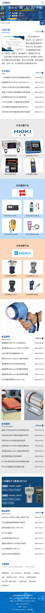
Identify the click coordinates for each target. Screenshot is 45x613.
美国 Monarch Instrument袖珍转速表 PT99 (15, 358)
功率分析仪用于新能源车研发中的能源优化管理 (16, 112)
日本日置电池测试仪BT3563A (14, 156)
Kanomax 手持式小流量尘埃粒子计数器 (15, 517)
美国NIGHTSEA (12, 577)
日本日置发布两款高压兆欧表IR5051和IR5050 (15, 107)
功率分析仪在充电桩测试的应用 (13, 440)
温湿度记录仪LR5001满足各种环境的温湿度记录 (15, 451)
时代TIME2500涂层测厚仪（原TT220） (18, 234)
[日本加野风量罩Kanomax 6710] (12, 267)
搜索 (42, 23)
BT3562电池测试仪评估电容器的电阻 (15, 461)
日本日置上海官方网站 (9, 581)
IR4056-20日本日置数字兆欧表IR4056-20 (18, 174)
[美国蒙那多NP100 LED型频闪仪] (22, 317)
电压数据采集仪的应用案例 (12, 456)
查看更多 (38, 31)
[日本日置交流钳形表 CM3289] (33, 165)
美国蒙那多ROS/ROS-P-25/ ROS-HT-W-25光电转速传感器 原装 (15, 83)
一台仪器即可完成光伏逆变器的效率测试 (16, 78)
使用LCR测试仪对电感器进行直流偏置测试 (16, 92)
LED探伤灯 (5, 585)
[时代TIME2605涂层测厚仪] (33, 225)
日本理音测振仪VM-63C (10, 538)
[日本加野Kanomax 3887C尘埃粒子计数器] (33, 267)
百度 (3, 577)
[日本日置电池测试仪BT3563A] (12, 147)
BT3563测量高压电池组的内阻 (13, 466)
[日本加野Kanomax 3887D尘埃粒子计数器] (12, 285)
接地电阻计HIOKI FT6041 (34, 156)
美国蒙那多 (5, 573)
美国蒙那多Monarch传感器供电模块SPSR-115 (15, 369)
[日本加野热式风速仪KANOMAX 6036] (33, 285)
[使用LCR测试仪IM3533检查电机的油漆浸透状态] (22, 405)
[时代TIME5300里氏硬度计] (33, 207)
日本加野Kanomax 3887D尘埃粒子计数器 (18, 294)
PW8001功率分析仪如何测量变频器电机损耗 (16, 87)
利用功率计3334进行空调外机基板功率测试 (15, 446)
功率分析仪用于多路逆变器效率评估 (15, 435)
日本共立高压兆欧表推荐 (11, 554)
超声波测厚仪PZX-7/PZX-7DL (13, 527)
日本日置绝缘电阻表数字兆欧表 (13, 522)
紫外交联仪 (27, 573)
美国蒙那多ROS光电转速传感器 (13, 364)
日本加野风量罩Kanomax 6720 (13, 379)
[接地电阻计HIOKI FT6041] (33, 147)
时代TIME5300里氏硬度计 (34, 216)
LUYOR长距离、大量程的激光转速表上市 (15, 102)
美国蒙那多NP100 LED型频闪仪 (14, 343)
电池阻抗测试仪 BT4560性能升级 (14, 97)
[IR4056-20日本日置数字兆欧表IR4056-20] (12, 165)
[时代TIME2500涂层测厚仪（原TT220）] (12, 225)
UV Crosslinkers (16, 573)
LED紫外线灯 (22, 581)
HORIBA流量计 (31, 577)
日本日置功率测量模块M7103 (12, 353)
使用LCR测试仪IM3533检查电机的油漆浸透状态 (15, 430)
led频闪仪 (36, 573)
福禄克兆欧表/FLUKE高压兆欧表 (14, 543)
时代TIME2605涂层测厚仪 (34, 234)
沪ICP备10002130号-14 (19, 609)
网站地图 (30, 609)
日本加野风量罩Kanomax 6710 (15, 276)
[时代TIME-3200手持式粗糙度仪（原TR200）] (12, 207)
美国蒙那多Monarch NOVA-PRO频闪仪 (15, 348)
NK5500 (21, 577)
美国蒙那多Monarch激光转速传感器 (15, 374)
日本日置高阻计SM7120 (11, 548)
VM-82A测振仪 (7, 533)
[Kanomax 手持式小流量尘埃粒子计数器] (22, 492)
